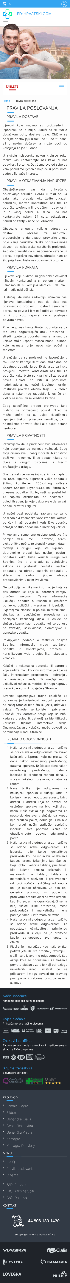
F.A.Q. (11, 1162)
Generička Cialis (19, 1119)
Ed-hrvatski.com (34, 13)
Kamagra (13, 1139)
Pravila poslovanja (20, 1169)
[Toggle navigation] (5, 21)
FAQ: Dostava (17, 1198)
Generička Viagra (19, 1132)
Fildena (12, 1113)
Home (6, 100)
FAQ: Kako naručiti (20, 1191)
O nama (12, 1175)
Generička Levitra (20, 1126)
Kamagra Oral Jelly (21, 1146)
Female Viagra (17, 1106)
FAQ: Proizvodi (17, 1185)
